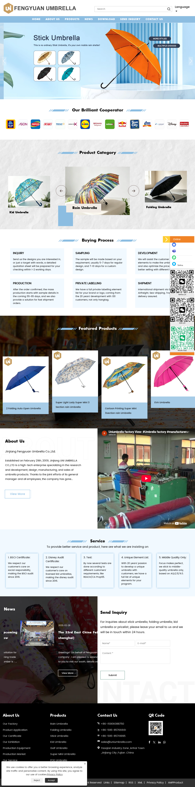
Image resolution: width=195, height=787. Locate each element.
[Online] (166, 239)
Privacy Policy (155, 783)
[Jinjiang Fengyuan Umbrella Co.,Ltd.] (39, 8)
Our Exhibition (11, 742)
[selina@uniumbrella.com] (174, 246)
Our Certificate (12, 736)
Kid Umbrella (58, 742)
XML (140, 783)
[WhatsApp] (164, 742)
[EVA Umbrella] (171, 373)
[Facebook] (149, 742)
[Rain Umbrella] (97, 168)
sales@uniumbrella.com (116, 742)
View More (17, 494)
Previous (4, 61)
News (89, 19)
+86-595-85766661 (113, 730)
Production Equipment (16, 748)
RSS (131, 783)
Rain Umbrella (59, 724)
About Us (53, 19)
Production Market (14, 754)
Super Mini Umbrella (62, 754)
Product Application (15, 730)
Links (106, 783)
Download (106, 19)
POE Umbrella (58, 760)
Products (72, 19)
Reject (37, 780)
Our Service (10, 760)
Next (191, 61)
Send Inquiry (130, 19)
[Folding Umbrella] (166, 172)
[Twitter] (154, 742)
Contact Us (154, 19)
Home (36, 19)
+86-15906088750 (112, 724)
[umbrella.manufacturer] (174, 252)
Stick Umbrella (59, 736)
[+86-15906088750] (174, 259)
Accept (51, 780)
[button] (61, 190)
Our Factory (10, 724)
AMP (170, 783)
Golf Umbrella (58, 748)
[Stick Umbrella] (97, 24)
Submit (112, 675)
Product (178, 783)
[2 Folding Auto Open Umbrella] (23, 379)
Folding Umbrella (60, 730)
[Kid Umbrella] (29, 177)
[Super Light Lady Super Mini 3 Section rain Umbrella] (72, 373)
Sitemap (119, 783)
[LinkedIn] (159, 742)
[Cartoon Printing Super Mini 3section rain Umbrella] (122, 379)
